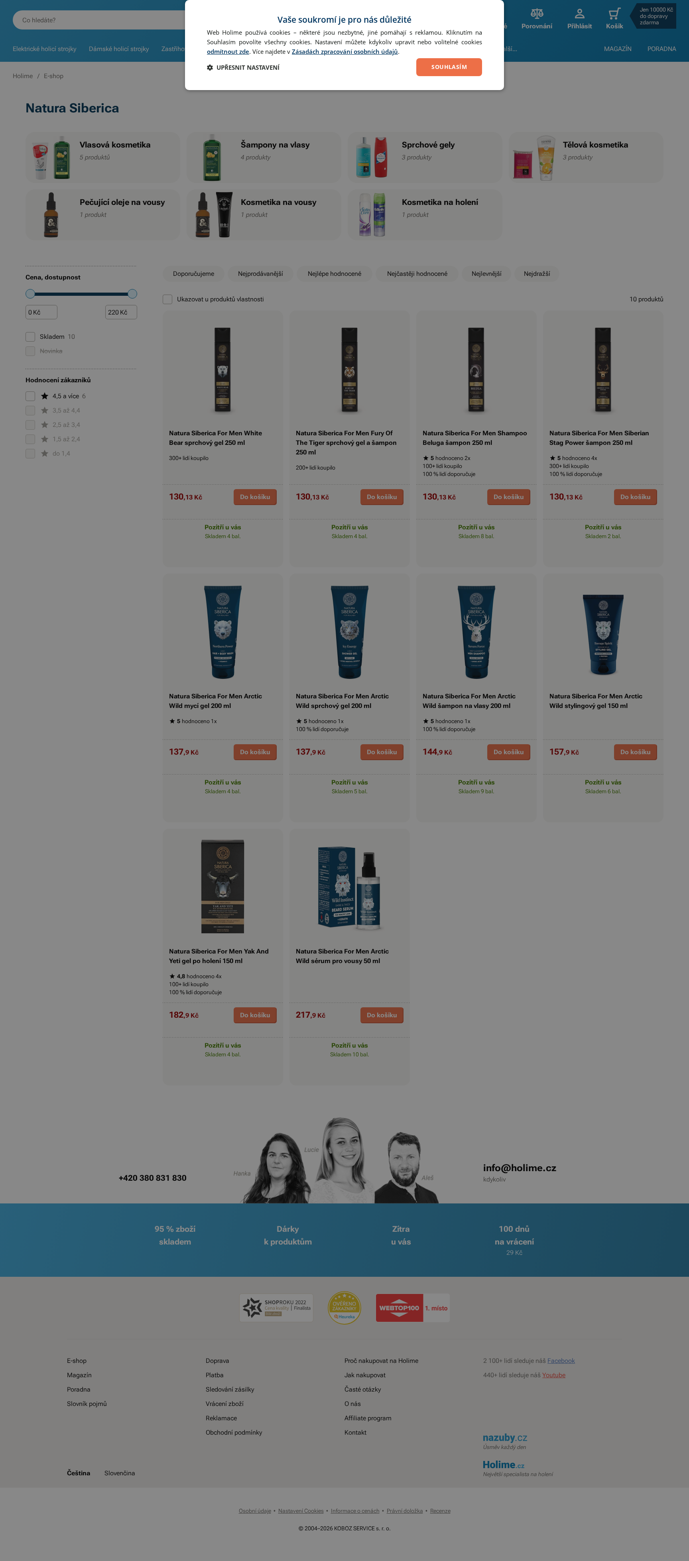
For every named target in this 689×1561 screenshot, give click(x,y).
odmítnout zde (228, 51)
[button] (243, 67)
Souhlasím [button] (449, 67)
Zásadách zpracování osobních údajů (345, 51)
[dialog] (344, 45)
